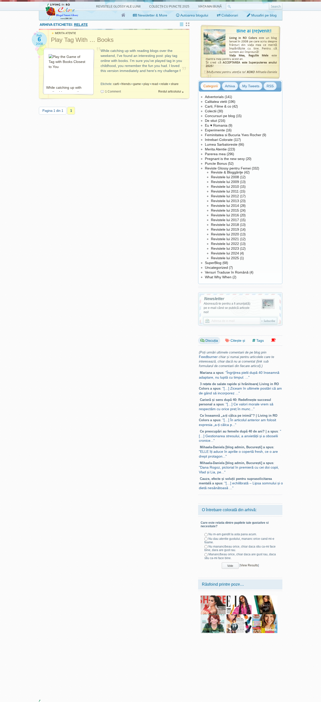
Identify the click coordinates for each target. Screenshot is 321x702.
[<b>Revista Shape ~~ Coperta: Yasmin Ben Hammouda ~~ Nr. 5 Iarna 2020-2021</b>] (213, 597)
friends (126, 84)
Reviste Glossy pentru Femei (228, 168)
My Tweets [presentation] (250, 86)
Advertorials (214, 97)
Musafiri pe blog (263, 15)
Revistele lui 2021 (225, 239)
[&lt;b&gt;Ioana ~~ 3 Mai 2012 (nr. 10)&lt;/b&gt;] (264, 616)
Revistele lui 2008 (225, 177)
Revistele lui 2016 (225, 215)
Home (123, 15)
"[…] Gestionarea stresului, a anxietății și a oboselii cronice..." (240, 436)
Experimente (215, 130)
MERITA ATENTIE (65, 33)
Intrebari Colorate (219, 140)
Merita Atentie (216, 149)
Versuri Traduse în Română (227, 272)
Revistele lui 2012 (225, 196)
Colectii (210, 111)
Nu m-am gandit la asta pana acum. (232, 534)
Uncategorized (216, 268)
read (155, 84)
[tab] (210, 86)
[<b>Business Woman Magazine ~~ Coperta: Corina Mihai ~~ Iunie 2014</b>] (213, 616)
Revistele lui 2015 (225, 210)
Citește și (237, 340)
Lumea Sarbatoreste (221, 144)
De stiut (211, 121)
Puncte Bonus (216, 163)
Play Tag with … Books (82, 39)
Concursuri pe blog (220, 116)
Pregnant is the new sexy (225, 159)
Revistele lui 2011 (225, 191)
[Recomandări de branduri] (273, 340)
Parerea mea (215, 154)
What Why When (218, 277)
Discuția (211, 340)
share (175, 84)
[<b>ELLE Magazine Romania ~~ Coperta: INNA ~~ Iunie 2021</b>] (239, 597)
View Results (249, 565)
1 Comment (113, 91)
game (137, 84)
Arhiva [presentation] (230, 86)
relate (164, 84)
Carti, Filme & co (218, 106)
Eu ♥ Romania (216, 125)
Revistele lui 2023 (225, 248)
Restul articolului (169, 91)
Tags (259, 340)
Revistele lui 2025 (225, 258)
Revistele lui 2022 (225, 244)
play (146, 84)
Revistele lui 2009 (225, 182)
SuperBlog (213, 263)
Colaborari (229, 15)
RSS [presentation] (270, 86)
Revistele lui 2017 (225, 220)
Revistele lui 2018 (225, 225)
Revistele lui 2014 (225, 206)
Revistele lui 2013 (225, 201)
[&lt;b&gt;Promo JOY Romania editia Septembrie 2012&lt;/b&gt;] (239, 616)
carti (116, 84)
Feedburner (208, 357)
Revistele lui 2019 (225, 229)
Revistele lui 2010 (225, 187)
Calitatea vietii (216, 102)
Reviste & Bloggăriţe (227, 172)
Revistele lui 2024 (225, 253)
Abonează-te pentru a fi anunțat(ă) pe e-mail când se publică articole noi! (227, 308)
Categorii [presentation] (210, 86)
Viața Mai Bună (210, 6)
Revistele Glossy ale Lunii (118, 6)
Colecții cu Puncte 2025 (169, 6)
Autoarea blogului (194, 15)
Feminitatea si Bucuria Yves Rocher (233, 135)
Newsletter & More (152, 15)
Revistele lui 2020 (225, 234)
